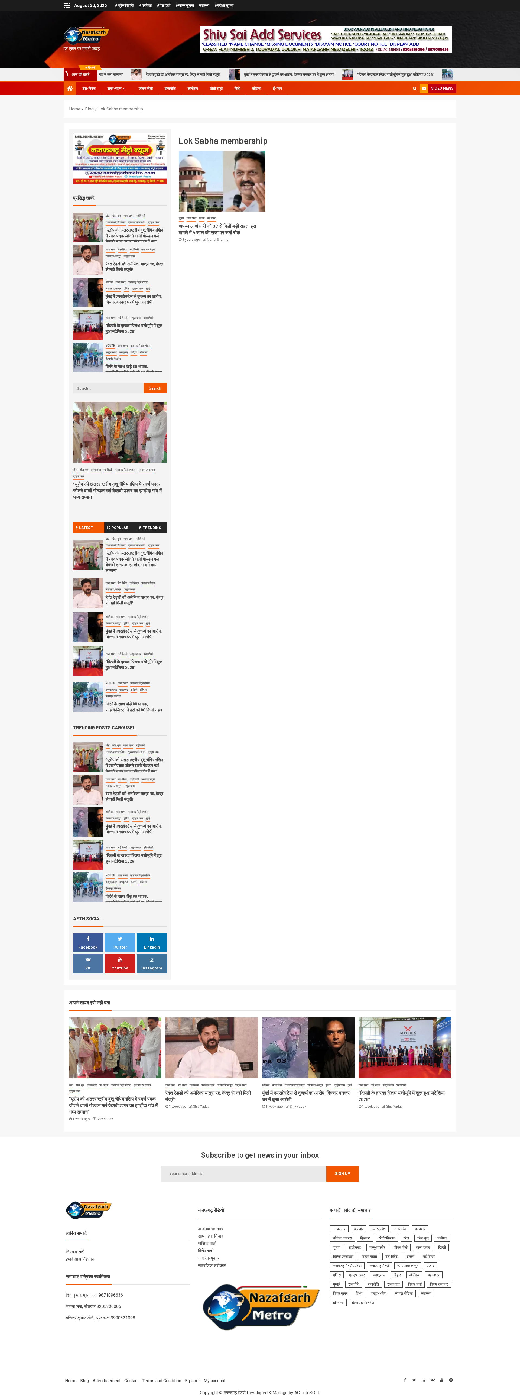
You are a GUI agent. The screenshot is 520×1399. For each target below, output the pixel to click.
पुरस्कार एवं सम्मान (136, 222)
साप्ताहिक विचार (210, 1236)
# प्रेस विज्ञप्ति (124, 5)
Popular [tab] (120, 527)
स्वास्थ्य (204, 5)
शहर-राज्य (115, 88)
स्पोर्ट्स (134, 352)
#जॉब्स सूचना (185, 5)
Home (70, 1380)
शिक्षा (359, 1293)
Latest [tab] (86, 527)
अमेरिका (109, 282)
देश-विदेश (89, 88)
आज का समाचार (210, 1228)
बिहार (397, 1275)
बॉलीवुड (414, 1275)
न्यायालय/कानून (113, 256)
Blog (84, 1380)
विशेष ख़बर (340, 1293)
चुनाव (181, 218)
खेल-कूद (116, 215)
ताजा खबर (191, 218)
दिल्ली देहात (369, 1256)
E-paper (192, 1380)
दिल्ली (201, 218)
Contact (131, 1380)
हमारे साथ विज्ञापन (80, 1259)
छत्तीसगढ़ (355, 1247)
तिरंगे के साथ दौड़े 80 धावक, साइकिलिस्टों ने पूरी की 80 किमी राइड (422, 74)
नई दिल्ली (211, 218)
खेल (108, 215)
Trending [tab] (152, 527)
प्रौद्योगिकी (148, 317)
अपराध (358, 1229)
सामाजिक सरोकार (212, 1265)
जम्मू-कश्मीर (377, 1247)
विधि (237, 88)
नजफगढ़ (339, 1229)
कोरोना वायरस (342, 1238)
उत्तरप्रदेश (379, 1229)
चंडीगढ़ (442, 1238)
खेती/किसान (387, 1238)
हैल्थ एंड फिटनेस (113, 358)
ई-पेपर (277, 88)
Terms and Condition (161, 1380)
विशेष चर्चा (206, 1250)
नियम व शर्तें (74, 1251)
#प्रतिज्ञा (145, 5)
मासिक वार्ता (207, 1243)
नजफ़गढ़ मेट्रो (148, 249)
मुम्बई (336, 1284)
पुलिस (126, 288)
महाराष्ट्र (434, 1275)
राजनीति (170, 88)
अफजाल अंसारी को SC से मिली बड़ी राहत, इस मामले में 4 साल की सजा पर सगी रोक (217, 229)
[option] (120, 229)
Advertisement (107, 1380)
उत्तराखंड (400, 1229)
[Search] (414, 88)
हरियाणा (143, 352)
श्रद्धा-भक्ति (378, 1293)
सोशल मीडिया (404, 1293)
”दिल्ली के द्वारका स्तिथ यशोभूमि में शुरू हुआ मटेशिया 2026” (317, 74)
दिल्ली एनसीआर (343, 1256)
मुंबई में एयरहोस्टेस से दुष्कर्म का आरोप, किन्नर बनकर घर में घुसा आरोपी (211, 74)
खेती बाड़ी (216, 88)
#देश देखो (163, 5)
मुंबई (148, 288)
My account (214, 1380)
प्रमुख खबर (153, 222)
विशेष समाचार (439, 1284)
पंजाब (430, 1266)
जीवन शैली (146, 88)
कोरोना (256, 88)
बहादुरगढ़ (123, 352)
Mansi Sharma (218, 240)
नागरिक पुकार (208, 1258)
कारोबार (193, 88)
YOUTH (110, 345)
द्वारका (410, 1256)
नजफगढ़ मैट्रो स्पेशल (116, 222)
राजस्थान (393, 1284)
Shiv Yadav (105, 1119)
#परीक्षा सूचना (223, 5)
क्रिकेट (365, 1238)
